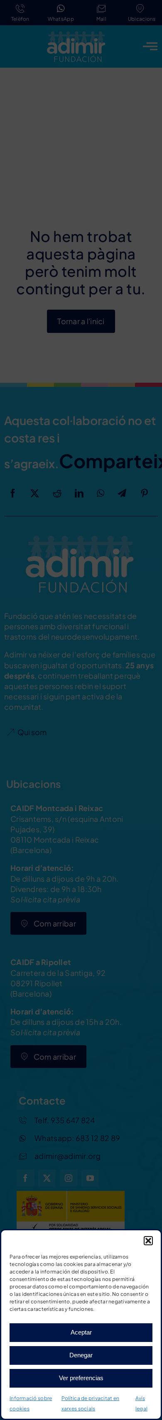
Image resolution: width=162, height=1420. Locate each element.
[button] (148, 1241)
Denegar (81, 1355)
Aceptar (81, 1332)
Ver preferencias (81, 1377)
